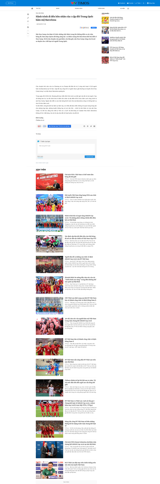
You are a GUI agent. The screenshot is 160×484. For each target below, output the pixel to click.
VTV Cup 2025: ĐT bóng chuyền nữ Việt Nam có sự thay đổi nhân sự (117, 49)
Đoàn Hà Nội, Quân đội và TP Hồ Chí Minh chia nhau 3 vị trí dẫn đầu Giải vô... (118, 29)
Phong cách (78, 8)
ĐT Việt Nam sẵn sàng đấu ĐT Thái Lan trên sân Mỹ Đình (80, 361)
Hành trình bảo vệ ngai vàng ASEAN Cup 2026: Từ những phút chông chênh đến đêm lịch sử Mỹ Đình (80, 218)
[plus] (28, 31)
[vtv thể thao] (80, 3)
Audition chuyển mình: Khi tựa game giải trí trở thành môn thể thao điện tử (118, 39)
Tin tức (38, 8)
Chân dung (101, 8)
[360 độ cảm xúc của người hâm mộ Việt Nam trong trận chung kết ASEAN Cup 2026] (49, 326)
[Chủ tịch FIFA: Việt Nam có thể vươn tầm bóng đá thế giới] (49, 182)
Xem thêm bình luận (42, 163)
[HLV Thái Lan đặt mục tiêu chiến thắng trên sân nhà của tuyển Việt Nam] (49, 470)
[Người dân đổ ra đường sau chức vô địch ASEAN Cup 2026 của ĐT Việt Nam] (49, 264)
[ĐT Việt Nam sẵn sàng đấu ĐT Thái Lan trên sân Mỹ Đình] (49, 367)
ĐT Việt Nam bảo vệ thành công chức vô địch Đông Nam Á (80, 340)
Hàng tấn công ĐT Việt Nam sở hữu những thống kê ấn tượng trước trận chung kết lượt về (80, 424)
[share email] (94, 126)
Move (57, 8)
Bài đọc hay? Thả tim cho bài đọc (60, 126)
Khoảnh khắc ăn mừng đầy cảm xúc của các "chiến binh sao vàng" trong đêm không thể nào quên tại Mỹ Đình (80, 280)
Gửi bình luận (89, 156)
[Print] (28, 27)
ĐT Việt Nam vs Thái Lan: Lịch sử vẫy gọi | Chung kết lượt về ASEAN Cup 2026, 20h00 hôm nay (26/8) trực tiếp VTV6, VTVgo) (80, 403)
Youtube (131, 3)
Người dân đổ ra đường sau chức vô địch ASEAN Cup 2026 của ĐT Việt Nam (79, 258)
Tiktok (138, 3)
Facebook (122, 3)
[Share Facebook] (84, 126)
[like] (28, 14)
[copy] (28, 17)
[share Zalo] (88, 126)
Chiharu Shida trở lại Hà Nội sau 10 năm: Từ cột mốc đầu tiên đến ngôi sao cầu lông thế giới (80, 382)
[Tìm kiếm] (143, 3)
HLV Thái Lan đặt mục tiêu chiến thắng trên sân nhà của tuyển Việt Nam (80, 464)
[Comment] (28, 21)
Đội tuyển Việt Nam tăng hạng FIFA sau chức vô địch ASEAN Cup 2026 (80, 196)
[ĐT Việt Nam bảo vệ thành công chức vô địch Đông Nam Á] (49, 346)
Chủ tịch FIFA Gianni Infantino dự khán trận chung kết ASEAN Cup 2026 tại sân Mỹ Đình (80, 443)
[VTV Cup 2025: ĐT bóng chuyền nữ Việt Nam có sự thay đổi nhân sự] (105, 50)
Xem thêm (66, 482)
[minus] (28, 36)
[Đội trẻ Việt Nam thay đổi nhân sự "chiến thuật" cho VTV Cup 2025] (105, 60)
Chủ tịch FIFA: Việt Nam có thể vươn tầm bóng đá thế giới (79, 176)
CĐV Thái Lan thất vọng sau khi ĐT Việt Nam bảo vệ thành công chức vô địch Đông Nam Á (80, 299)
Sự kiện (122, 8)
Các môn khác (40, 13)
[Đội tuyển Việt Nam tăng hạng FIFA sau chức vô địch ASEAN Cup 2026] (49, 202)
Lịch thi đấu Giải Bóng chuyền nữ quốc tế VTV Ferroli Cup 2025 (116, 19)
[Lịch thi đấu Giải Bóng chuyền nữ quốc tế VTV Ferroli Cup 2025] (105, 20)
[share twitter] (91, 126)
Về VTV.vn (10, 3)
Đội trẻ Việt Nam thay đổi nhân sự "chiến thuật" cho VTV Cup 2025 (117, 59)
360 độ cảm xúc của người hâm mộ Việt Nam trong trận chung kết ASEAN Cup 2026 (80, 320)
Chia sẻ (94, 27)
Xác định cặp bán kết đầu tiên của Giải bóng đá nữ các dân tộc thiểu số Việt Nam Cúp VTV (80, 237)
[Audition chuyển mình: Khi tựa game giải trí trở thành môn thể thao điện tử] (105, 40)
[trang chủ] (32, 8)
